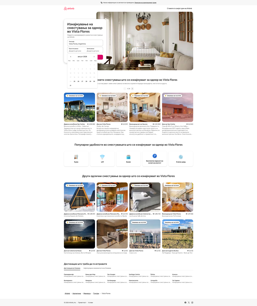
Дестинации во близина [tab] (72, 268)
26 (78, 81)
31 (70, 85)
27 (82, 81)
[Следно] (132, 88)
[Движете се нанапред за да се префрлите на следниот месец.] (94, 56)
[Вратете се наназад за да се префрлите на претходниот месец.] (70, 56)
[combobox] (85, 44)
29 (90, 81)
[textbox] (76, 51)
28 (86, 81)
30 (94, 81)
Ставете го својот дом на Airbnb (179, 8)
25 (74, 81)
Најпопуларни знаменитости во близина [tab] (97, 268)
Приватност (82, 302)
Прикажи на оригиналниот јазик (145, 3)
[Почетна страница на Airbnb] (69, 8)
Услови (90, 302)
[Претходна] (124, 88)
